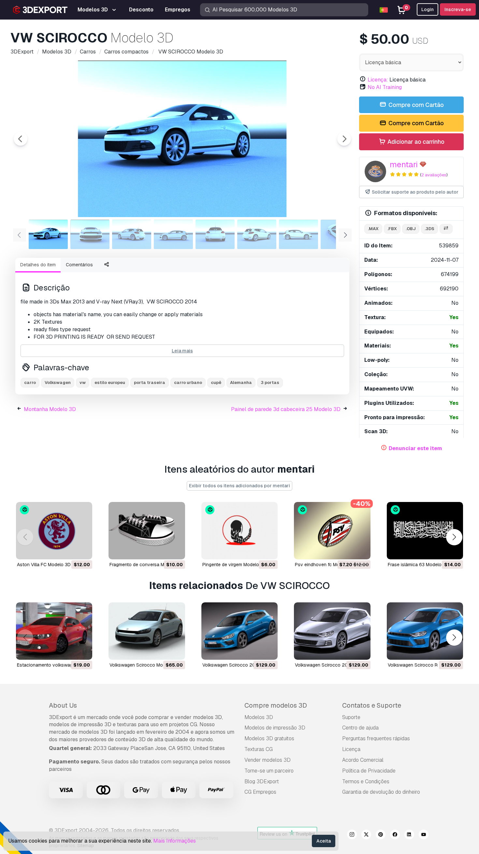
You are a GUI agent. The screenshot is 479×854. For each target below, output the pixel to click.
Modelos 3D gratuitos (269, 738)
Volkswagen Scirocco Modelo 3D (144, 665)
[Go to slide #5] (215, 234)
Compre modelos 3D (275, 705)
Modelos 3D (258, 717)
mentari (404, 164)
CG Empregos (260, 791)
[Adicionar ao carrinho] (69, 550)
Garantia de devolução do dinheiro (381, 791)
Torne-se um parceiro (269, 770)
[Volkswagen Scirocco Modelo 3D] (147, 631)
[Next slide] (344, 139)
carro (30, 382)
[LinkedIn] (409, 835)
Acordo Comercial (363, 760)
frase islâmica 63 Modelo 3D (418, 564)
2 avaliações (433, 175)
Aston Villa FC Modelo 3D (44, 564)
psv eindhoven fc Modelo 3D (325, 564)
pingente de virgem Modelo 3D (234, 564)
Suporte (351, 717)
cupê (216, 382)
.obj (411, 228)
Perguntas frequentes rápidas (376, 738)
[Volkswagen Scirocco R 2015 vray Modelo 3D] (425, 631)
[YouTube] (423, 835)
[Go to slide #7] (298, 234)
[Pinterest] (380, 835)
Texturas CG (258, 749)
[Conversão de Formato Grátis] (446, 229)
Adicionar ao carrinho (415, 141)
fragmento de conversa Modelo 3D (146, 564)
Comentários (79, 265)
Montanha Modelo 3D (50, 409)
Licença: (378, 79)
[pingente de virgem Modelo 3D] (239, 530)
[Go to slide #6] (256, 234)
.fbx (392, 228)
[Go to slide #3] (131, 234)
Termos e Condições (365, 781)
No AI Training (385, 87)
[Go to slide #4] (173, 234)
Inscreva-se (457, 9)
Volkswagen (58, 382)
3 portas (270, 382)
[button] (454, 537)
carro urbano (188, 382)
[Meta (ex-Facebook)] (394, 835)
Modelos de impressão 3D (274, 727)
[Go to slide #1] (48, 234)
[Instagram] (351, 835)
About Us (63, 705)
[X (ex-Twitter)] (366, 835)
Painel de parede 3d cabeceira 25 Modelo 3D (286, 409)
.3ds (429, 228)
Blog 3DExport (261, 781)
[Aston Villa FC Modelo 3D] (54, 530)
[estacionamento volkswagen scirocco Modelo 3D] (54, 631)
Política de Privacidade (369, 770)
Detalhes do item (38, 265)
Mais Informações (174, 840)
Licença (351, 749)
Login (427, 9)
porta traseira (149, 382)
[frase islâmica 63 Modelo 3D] (425, 530)
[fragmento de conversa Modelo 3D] (147, 530)
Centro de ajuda (360, 727)
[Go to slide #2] (89, 234)
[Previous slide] (20, 139)
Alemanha (241, 382)
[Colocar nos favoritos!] (83, 550)
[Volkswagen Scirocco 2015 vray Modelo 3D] (332, 631)
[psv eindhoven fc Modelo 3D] (332, 530)
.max (373, 228)
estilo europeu (109, 382)
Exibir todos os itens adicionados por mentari (239, 486)
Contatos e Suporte (371, 705)
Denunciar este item (415, 448)
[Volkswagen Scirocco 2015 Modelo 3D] (239, 631)
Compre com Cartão (415, 105)
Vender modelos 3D (267, 760)
